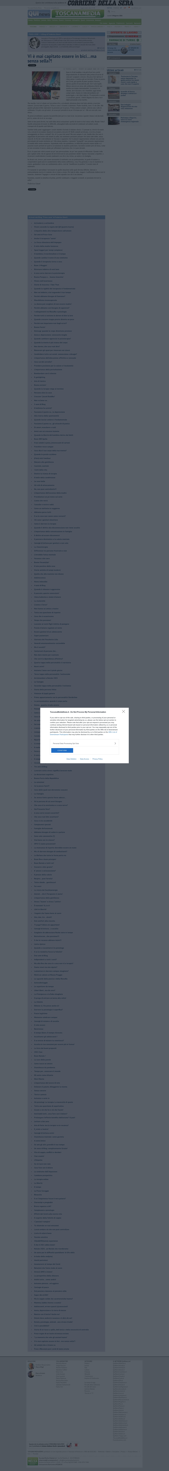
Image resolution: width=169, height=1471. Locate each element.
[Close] (124, 712)
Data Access (84, 759)
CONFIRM (62, 750)
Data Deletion (71, 759)
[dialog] (84, 735)
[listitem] (84, 743)
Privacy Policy (98, 759)
